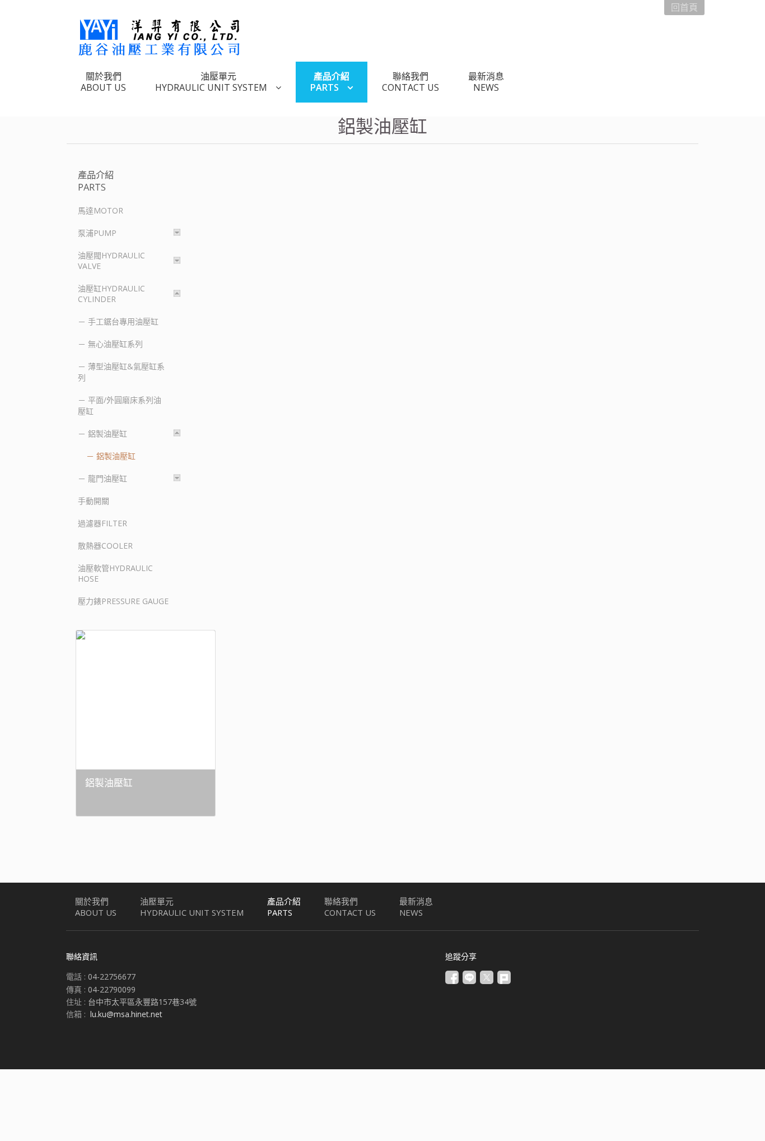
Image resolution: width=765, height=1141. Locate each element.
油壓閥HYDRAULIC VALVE (111, 260)
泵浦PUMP (97, 233)
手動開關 (93, 500)
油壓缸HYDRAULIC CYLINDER (111, 293)
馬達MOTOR (100, 210)
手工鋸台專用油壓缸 (123, 321)
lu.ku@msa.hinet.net (126, 1014)
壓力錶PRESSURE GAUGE (123, 601)
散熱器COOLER (105, 545)
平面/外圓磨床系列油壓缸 (119, 405)
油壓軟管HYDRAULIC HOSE (115, 573)
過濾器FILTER (102, 523)
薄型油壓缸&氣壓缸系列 (121, 372)
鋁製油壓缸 (107, 433)
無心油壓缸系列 (115, 343)
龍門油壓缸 (107, 478)
